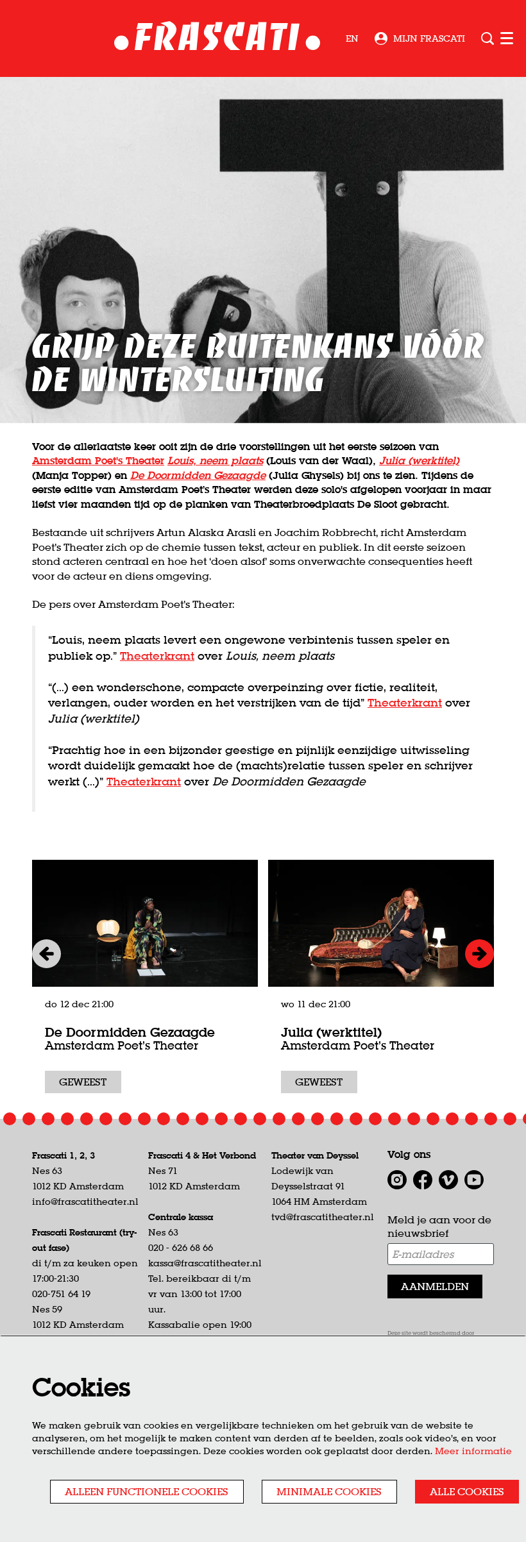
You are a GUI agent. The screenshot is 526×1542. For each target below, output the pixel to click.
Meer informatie (473, 1451)
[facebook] (422, 1179)
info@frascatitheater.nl (85, 1201)
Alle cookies (467, 1491)
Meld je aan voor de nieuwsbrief (439, 1226)
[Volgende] (479, 953)
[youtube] (474, 1179)
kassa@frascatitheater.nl (205, 1263)
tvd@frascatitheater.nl (322, 1217)
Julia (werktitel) (419, 460)
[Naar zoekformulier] (487, 38)
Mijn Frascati (429, 38)
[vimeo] (448, 1179)
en (352, 38)
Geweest (82, 1081)
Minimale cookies (329, 1491)
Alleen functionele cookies (146, 1491)
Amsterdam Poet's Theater (98, 460)
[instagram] (397, 1179)
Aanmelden (435, 1286)
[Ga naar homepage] (217, 39)
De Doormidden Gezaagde (130, 1032)
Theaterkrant (157, 655)
